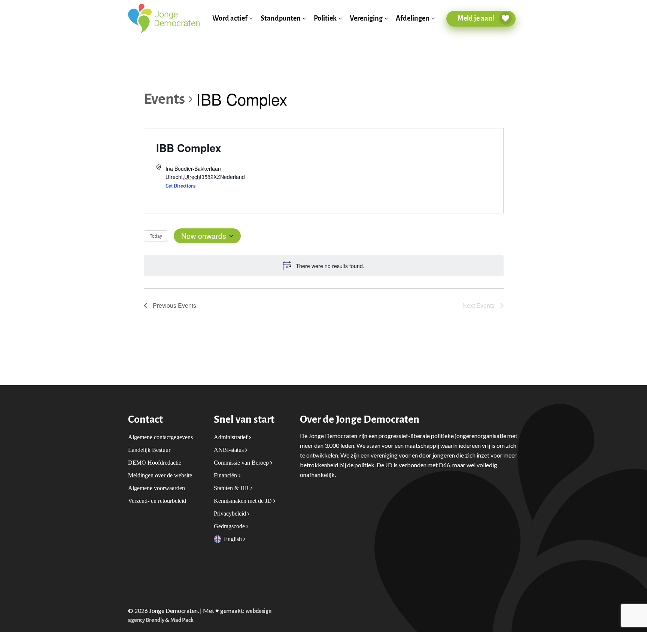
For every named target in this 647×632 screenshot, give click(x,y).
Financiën (226, 475)
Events (164, 99)
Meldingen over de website (160, 475)
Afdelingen (412, 18)
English (233, 539)
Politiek (325, 18)
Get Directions (180, 186)
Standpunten (281, 18)
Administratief (231, 437)
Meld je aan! (476, 18)
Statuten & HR (232, 488)
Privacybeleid (230, 513)
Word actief (229, 18)
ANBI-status (229, 450)
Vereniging (366, 18)
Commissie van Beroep (242, 462)
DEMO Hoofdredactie (154, 462)
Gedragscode (230, 526)
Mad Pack (182, 620)
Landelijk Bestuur (149, 450)
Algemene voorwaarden (156, 488)
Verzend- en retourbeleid (157, 501)
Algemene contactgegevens (160, 437)
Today (156, 236)
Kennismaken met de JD (243, 501)
